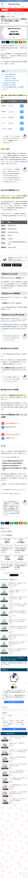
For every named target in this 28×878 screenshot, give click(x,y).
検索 (14, 729)
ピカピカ (10, 123)
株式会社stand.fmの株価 (9, 84)
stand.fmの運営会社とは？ (9, 74)
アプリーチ (23, 260)
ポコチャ (10, 105)
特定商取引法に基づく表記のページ (12, 324)
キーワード (4, 707)
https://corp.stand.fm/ (13, 232)
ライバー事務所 (8, 7)
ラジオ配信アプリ (23, 7)
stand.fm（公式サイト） (15, 493)
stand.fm (2, 16)
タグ (3, 718)
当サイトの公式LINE (9, 513)
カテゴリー (4, 712)
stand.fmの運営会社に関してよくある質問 (13, 87)
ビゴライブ (11, 111)
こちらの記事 (14, 161)
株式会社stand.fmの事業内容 (10, 78)
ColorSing (11, 117)
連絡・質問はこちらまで (14, 701)
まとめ (5, 89)
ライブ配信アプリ (15, 7)
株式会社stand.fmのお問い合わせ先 (12, 80)
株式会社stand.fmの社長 (10, 76)
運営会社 (8, 16)
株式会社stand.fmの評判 (9, 82)
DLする (22, 105)
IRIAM (10, 128)
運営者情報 (3, 7)
